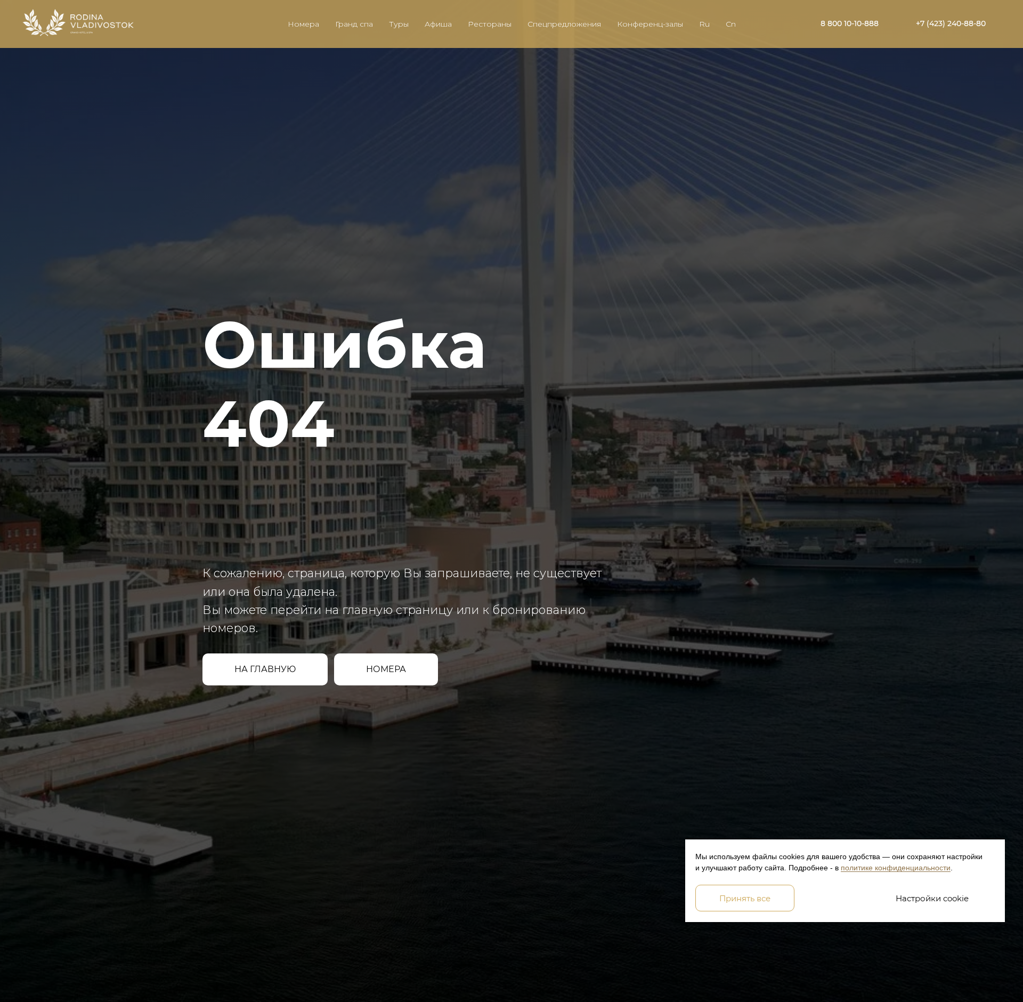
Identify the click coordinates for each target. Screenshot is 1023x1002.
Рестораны (490, 24)
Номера (303, 24)
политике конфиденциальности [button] (896, 867)
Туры (399, 24)
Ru (704, 24)
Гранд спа (354, 24)
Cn (731, 24)
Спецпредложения (564, 24)
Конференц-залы (650, 24)
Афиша (438, 24)
